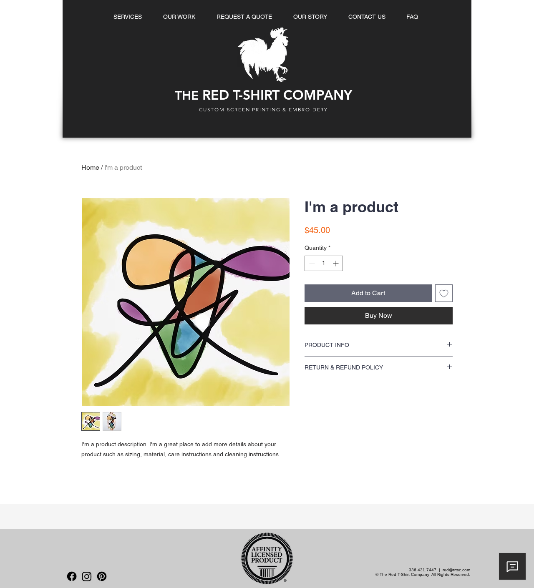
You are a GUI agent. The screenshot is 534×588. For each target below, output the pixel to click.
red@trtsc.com (456, 570)
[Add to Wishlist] (444, 293)
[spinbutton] (323, 263)
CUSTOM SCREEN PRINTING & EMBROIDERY (263, 109)
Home (90, 167)
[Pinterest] (102, 576)
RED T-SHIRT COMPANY (263, 94)
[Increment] (336, 263)
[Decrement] (311, 263)
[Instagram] (87, 576)
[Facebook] (71, 576)
